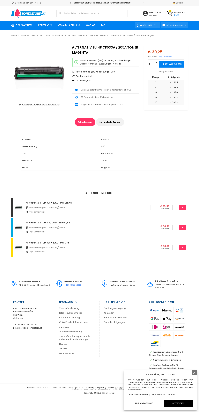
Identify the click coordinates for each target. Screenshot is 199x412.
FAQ (103, 25)
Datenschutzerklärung (70, 331)
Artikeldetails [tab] (85, 122)
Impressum (64, 327)
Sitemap (63, 344)
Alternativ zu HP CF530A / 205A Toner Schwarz (50, 202)
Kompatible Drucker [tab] (110, 122)
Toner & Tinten (24, 25)
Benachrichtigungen (114, 322)
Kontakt (90, 25)
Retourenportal (66, 353)
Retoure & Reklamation (70, 313)
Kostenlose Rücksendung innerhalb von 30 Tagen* (108, 2)
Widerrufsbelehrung (69, 308)
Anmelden (109, 313)
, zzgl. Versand (165, 56)
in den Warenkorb (172, 64)
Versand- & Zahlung (69, 25)
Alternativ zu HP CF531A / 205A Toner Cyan (48, 222)
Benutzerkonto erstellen (116, 317)
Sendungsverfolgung (115, 308)
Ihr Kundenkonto (114, 302)
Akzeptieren (178, 403)
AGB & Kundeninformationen (73, 322)
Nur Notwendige (144, 403)
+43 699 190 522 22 (72, 285)
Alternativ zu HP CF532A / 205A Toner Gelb (47, 242)
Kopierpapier (45, 25)
